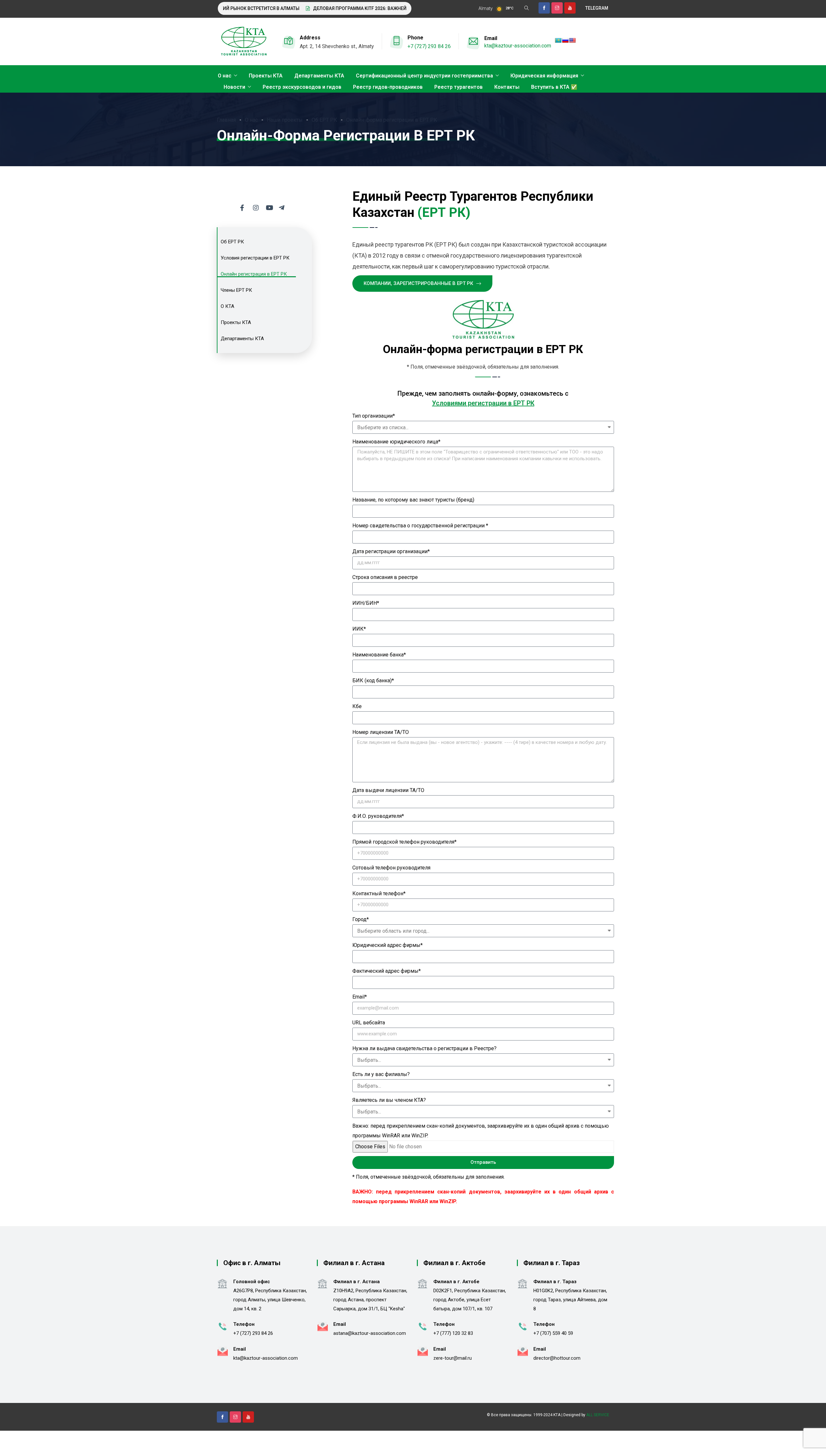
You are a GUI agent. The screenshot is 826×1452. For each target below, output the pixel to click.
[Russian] (565, 40)
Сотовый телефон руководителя (391, 868)
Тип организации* (373, 416)
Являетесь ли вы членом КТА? (389, 1100)
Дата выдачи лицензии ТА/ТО (388, 790)
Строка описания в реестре (385, 577)
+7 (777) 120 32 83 (453, 1333)
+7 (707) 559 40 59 (553, 1333)
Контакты (506, 87)
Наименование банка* (379, 655)
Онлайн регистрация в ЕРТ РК (254, 274)
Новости (234, 87)
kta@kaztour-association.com (517, 46)
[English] (572, 40)
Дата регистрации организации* (391, 551)
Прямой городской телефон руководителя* (404, 842)
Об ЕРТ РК (232, 242)
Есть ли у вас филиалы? (381, 1074)
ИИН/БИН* (365, 603)
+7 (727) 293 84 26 (429, 46)
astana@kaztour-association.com (369, 1333)
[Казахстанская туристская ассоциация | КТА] (243, 41)
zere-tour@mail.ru (452, 1358)
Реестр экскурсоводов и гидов (302, 87)
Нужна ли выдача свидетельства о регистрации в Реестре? (424, 1048)
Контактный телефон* (379, 893)
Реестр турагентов (458, 87)
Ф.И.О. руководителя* (378, 816)
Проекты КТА (266, 76)
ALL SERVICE (597, 1415)
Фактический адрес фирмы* (386, 971)
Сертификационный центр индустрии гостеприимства (424, 76)
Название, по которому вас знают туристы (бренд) (413, 500)
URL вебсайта (368, 1023)
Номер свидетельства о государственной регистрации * (420, 526)
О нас (224, 76)
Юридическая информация (544, 76)
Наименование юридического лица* (396, 442)
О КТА (227, 306)
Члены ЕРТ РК (236, 290)
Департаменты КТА (319, 76)
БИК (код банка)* (373, 680)
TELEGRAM (596, 8)
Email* (359, 997)
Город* (360, 919)
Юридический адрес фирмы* (387, 945)
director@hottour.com (556, 1358)
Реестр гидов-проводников (388, 87)
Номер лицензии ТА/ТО (380, 732)
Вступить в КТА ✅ (554, 87)
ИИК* (359, 629)
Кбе (357, 706)
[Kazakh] (558, 40)
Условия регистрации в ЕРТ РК (255, 258)
